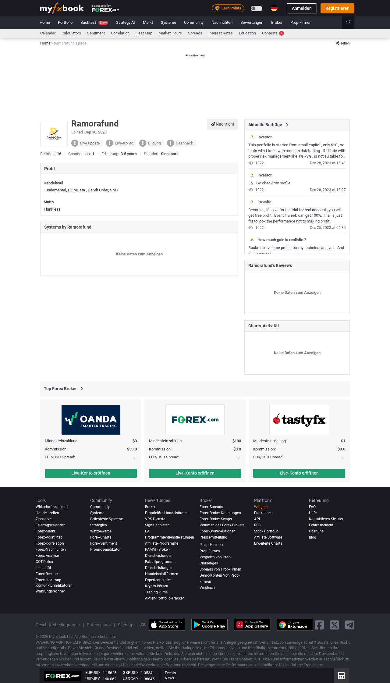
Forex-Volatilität (49, 537)
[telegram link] (349, 624)
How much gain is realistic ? (281, 240)
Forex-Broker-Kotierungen (220, 513)
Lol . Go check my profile (269, 183)
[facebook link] (319, 624)
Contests (272, 33)
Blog (312, 537)
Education (247, 33)
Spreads (195, 33)
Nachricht (224, 124)
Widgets (261, 507)
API (257, 519)
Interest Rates (220, 33)
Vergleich (207, 587)
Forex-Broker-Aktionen (218, 531)
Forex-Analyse (47, 555)
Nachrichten (221, 22)
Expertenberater (158, 580)
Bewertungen (251, 22)
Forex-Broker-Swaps (216, 519)
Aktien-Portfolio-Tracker (164, 598)
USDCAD (130, 678)
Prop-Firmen (300, 22)
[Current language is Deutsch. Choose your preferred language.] (274, 8)
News (169, 678)
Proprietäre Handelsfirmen (167, 513)
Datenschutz (99, 624)
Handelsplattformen (161, 574)
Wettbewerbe (101, 531)
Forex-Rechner (47, 574)
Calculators (71, 33)
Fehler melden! (321, 525)
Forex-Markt (45, 531)
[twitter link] (334, 624)
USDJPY (92, 678)
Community (194, 22)
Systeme (168, 22)
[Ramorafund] (252, 137)
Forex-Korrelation (50, 543)
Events (170, 673)
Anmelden (302, 8)
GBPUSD (130, 672)
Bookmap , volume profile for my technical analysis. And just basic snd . (296, 250)
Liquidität (43, 568)
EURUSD (92, 672)
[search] (352, 22)
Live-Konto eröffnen (90, 473)
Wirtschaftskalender (52, 507)
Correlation (120, 33)
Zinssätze (43, 519)
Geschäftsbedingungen (58, 624)
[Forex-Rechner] (341, 675)
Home (45, 22)
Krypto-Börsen (156, 586)
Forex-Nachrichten (51, 549)
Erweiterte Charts (268, 543)
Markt (148, 22)
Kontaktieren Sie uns (326, 519)
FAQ (312, 507)
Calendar (47, 33)
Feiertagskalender (50, 525)
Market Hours (170, 33)
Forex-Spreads (211, 507)
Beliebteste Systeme (106, 519)
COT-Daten (44, 562)
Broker (276, 22)
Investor (264, 137)
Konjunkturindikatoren (54, 585)
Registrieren (337, 8)
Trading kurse (156, 592)
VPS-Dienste (155, 519)
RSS (257, 525)
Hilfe (313, 513)
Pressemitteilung (213, 537)
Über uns (316, 531)
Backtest (93, 22)
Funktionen (263, 513)
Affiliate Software (268, 537)
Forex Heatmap (48, 580)
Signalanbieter (157, 525)
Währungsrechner (50, 591)
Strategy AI (125, 22)
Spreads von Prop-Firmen (220, 569)
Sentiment (96, 33)
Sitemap (125, 624)
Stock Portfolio (266, 531)
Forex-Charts (100, 537)
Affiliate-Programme (161, 543)
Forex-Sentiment (103, 543)
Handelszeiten (47, 513)
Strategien (98, 525)
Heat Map (144, 33)
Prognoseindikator (105, 549)
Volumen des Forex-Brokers (222, 525)
